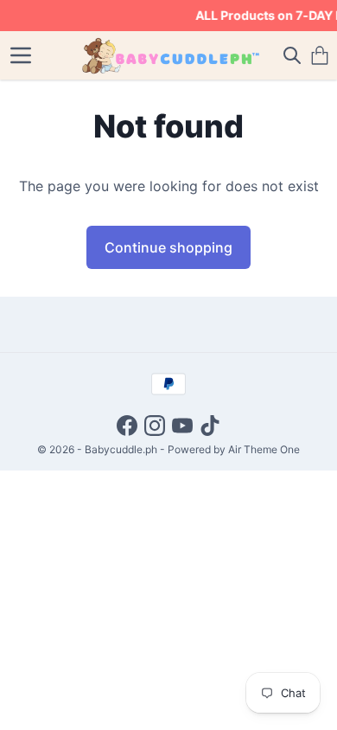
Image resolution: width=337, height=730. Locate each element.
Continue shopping (168, 247)
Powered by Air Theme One (234, 449)
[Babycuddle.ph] (169, 55)
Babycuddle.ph (121, 449)
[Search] (292, 55)
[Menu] (21, 55)
